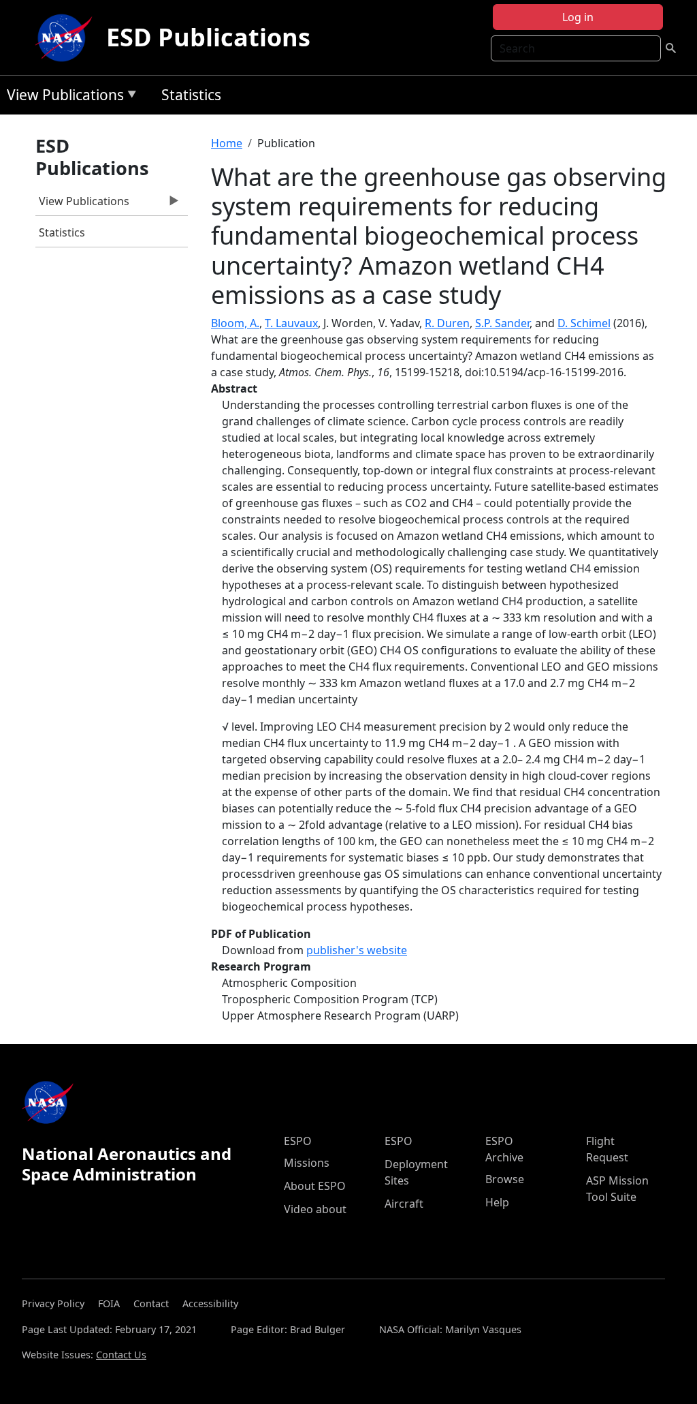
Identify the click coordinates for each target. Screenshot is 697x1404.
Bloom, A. (235, 323)
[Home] (66, 37)
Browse (504, 1179)
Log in (578, 17)
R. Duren (447, 323)
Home (226, 143)
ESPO (298, 1140)
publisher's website (356, 950)
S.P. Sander (502, 323)
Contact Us (121, 1354)
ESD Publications (208, 37)
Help (497, 1202)
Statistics (191, 94)
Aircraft (404, 1203)
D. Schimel (584, 323)
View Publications (62, 97)
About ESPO (315, 1185)
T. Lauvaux (291, 323)
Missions (306, 1162)
